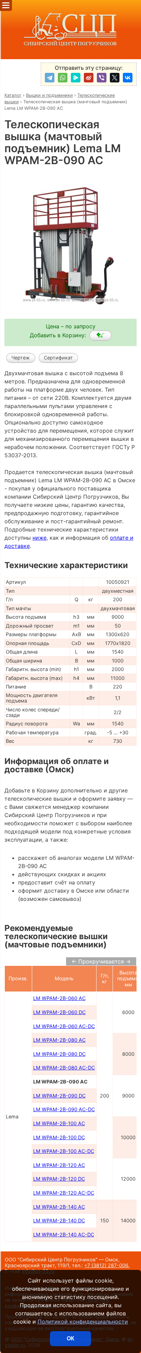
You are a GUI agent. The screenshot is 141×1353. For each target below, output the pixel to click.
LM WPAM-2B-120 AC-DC (63, 1193)
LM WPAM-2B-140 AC (59, 1207)
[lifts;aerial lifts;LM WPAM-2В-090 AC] (100, 335)
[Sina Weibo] (88, 77)
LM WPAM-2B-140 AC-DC (63, 1234)
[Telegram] (49, 77)
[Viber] (101, 77)
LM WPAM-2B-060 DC (59, 1012)
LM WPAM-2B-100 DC (59, 1137)
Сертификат (58, 357)
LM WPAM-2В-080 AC (59, 1040)
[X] (114, 77)
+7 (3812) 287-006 (106, 1265)
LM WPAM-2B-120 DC (59, 1179)
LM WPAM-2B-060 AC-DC (64, 1026)
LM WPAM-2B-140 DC (59, 1220)
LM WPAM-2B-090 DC (59, 1096)
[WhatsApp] (62, 77)
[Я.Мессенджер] (75, 77)
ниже (40, 537)
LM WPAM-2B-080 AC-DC (64, 1067)
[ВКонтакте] (127, 77)
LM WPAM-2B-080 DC (59, 1054)
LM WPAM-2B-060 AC (59, 998)
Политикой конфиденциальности (83, 1321)
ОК (70, 1338)
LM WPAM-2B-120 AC (59, 1165)
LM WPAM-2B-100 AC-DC (63, 1151)
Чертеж (20, 357)
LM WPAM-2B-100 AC (59, 1123)
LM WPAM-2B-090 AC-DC (64, 1109)
